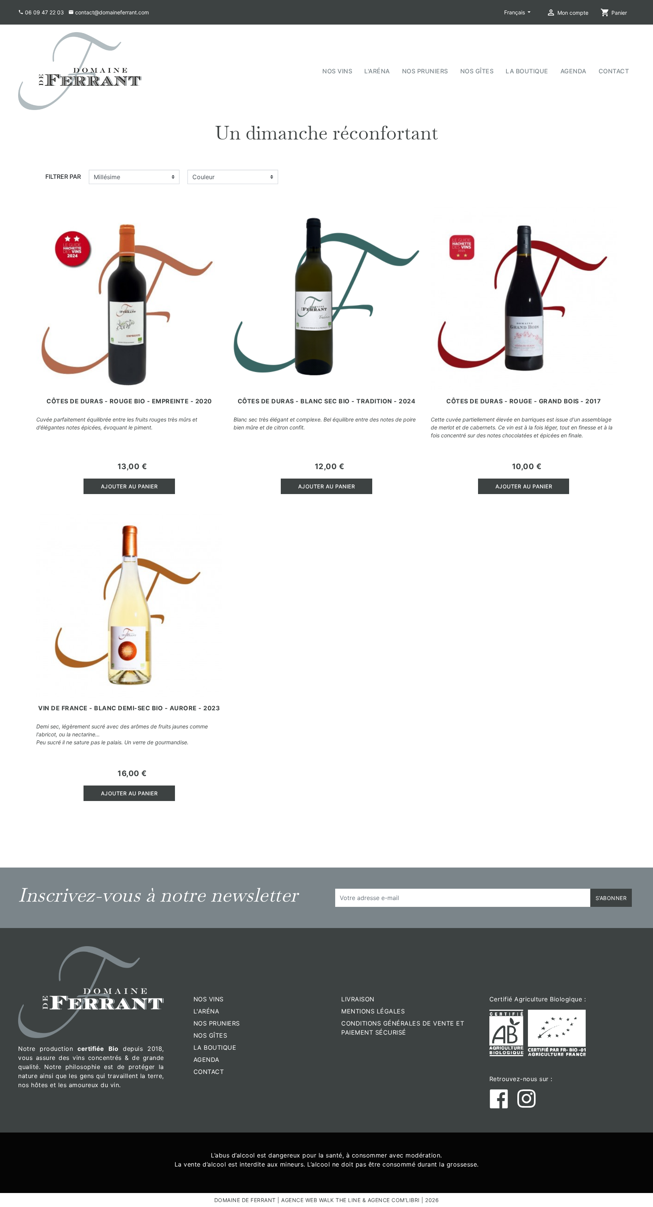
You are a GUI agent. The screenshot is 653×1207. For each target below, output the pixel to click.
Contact (208, 1071)
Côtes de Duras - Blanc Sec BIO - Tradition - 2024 (327, 401)
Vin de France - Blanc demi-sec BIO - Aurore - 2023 (129, 708)
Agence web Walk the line (321, 1200)
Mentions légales (373, 1011)
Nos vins (208, 999)
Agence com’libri (394, 1200)
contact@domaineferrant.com (112, 12)
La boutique (215, 1047)
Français (515, 12)
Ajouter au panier (129, 486)
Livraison (357, 999)
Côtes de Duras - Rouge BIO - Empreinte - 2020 (129, 401)
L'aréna (206, 1011)
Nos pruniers (216, 1023)
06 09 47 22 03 (44, 12)
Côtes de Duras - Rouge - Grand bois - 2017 (523, 401)
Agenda (206, 1059)
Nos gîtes (210, 1035)
